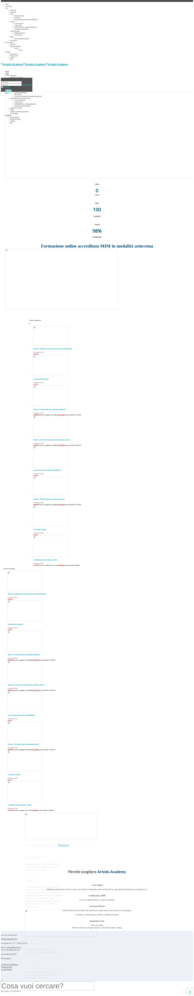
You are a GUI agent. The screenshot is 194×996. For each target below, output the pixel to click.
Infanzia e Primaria (19, 15)
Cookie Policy (6, 969)
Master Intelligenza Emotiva (21, 38)
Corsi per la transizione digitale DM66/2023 (26, 19)
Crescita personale (15, 31)
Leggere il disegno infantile (41, 379)
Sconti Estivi (8, 6)
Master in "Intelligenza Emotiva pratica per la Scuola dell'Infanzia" (52, 348)
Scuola (11, 14)
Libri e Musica (9, 42)
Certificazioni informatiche (21, 29)
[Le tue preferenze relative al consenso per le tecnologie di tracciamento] (190, 992)
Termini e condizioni (9, 964)
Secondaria (17, 17)
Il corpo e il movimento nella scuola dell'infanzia (47, 470)
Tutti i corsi (13, 10)
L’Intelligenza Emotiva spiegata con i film (45, 560)
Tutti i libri (12, 44)
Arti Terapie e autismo (39, 529)
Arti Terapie (13, 12)
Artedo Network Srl (9, 939)
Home (7, 4)
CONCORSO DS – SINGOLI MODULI (25, 27)
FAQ (11, 59)
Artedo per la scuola (15, 46)
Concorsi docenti (18, 23)
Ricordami (6, 87)
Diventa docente (14, 55)
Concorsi (12, 21)
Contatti (12, 57)
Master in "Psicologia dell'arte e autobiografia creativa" (49, 499)
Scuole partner (14, 54)
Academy (7, 52)
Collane (16, 48)
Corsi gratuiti (13, 40)
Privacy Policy (6, 967)
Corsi (6, 8)
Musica (21, 50)
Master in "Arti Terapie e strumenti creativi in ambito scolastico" (52, 439)
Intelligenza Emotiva (19, 33)
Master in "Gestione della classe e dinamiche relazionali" (49, 409)
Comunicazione (18, 35)
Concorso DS (18, 25)
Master (12, 36)
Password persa (27, 85)
